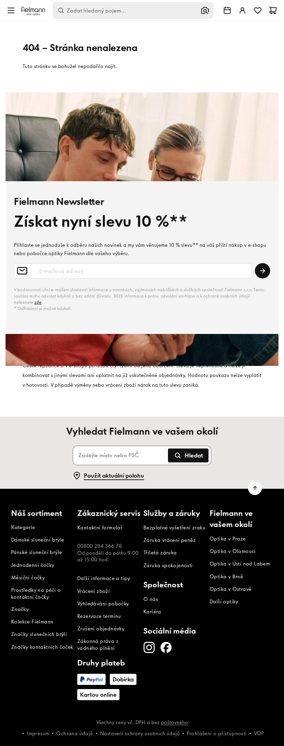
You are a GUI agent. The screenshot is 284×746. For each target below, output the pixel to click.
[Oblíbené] (258, 10)
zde (38, 302)
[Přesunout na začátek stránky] (255, 488)
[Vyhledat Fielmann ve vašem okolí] (227, 10)
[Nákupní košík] (273, 10)
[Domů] (33, 10)
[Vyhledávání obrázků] (205, 10)
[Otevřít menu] (11, 10)
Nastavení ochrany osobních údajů (140, 733)
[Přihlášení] (242, 10)
